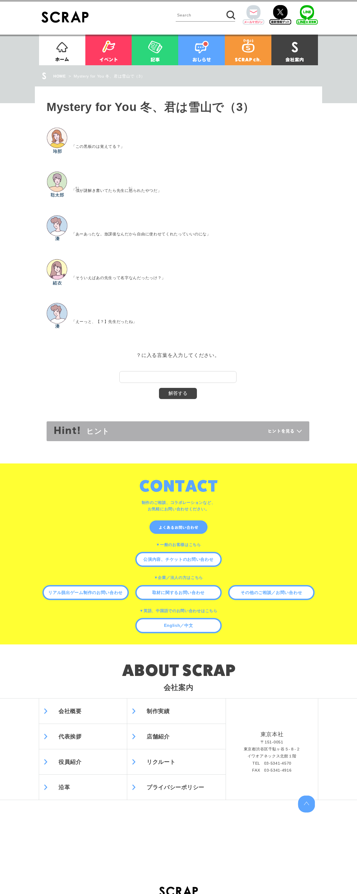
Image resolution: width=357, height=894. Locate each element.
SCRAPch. (248, 50)
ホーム (62, 50)
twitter (280, 15)
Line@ (307, 15)
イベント (108, 50)
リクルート (161, 762)
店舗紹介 (158, 736)
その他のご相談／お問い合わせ (271, 592)
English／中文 (178, 625)
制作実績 (158, 711)
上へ (306, 804)
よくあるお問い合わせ (178, 527)
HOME (59, 76)
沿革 (64, 787)
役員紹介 (70, 762)
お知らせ (201, 50)
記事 (155, 50)
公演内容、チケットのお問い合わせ (178, 559)
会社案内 (294, 50)
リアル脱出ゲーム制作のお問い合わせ (85, 592)
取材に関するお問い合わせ (178, 592)
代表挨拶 (70, 736)
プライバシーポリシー (175, 787)
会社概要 (70, 711)
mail (253, 15)
